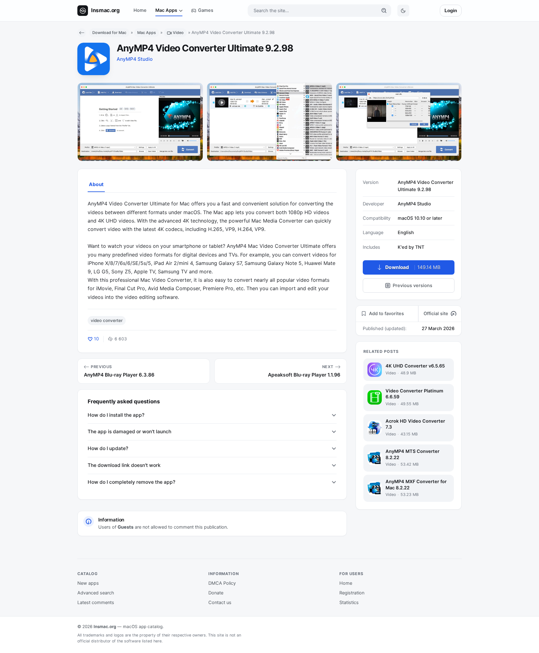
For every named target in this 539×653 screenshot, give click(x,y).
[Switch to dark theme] (403, 11)
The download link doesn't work (124, 465)
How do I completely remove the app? (131, 482)
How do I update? (108, 448)
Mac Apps (166, 10)
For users (351, 573)
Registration (351, 593)
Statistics (349, 602)
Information (223, 573)
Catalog (87, 573)
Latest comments (95, 602)
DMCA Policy (222, 583)
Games (205, 10)
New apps (88, 583)
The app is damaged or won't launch (129, 432)
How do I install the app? (116, 415)
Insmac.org (105, 626)
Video (178, 32)
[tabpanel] (212, 250)
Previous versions (412, 285)
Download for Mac (109, 32)
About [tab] (96, 184)
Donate (215, 593)
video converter (107, 320)
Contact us (219, 602)
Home (140, 10)
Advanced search (95, 593)
